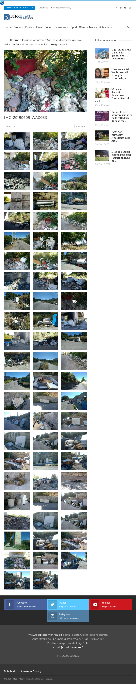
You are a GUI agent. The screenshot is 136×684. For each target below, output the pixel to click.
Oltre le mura (87, 27)
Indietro (12, 126)
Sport (74, 27)
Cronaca (18, 27)
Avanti (80, 126)
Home (8, 27)
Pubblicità (42, 7)
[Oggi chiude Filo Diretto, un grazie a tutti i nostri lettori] (102, 53)
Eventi (39, 27)
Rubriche (104, 27)
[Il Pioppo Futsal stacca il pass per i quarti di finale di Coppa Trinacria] (102, 155)
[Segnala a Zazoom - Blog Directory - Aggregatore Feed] (2, 2)
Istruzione (60, 27)
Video (48, 27)
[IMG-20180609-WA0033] (17, 141)
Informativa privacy (61, 7)
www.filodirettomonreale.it (45, 634)
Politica (29, 27)
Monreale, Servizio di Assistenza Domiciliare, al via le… (112, 95)
